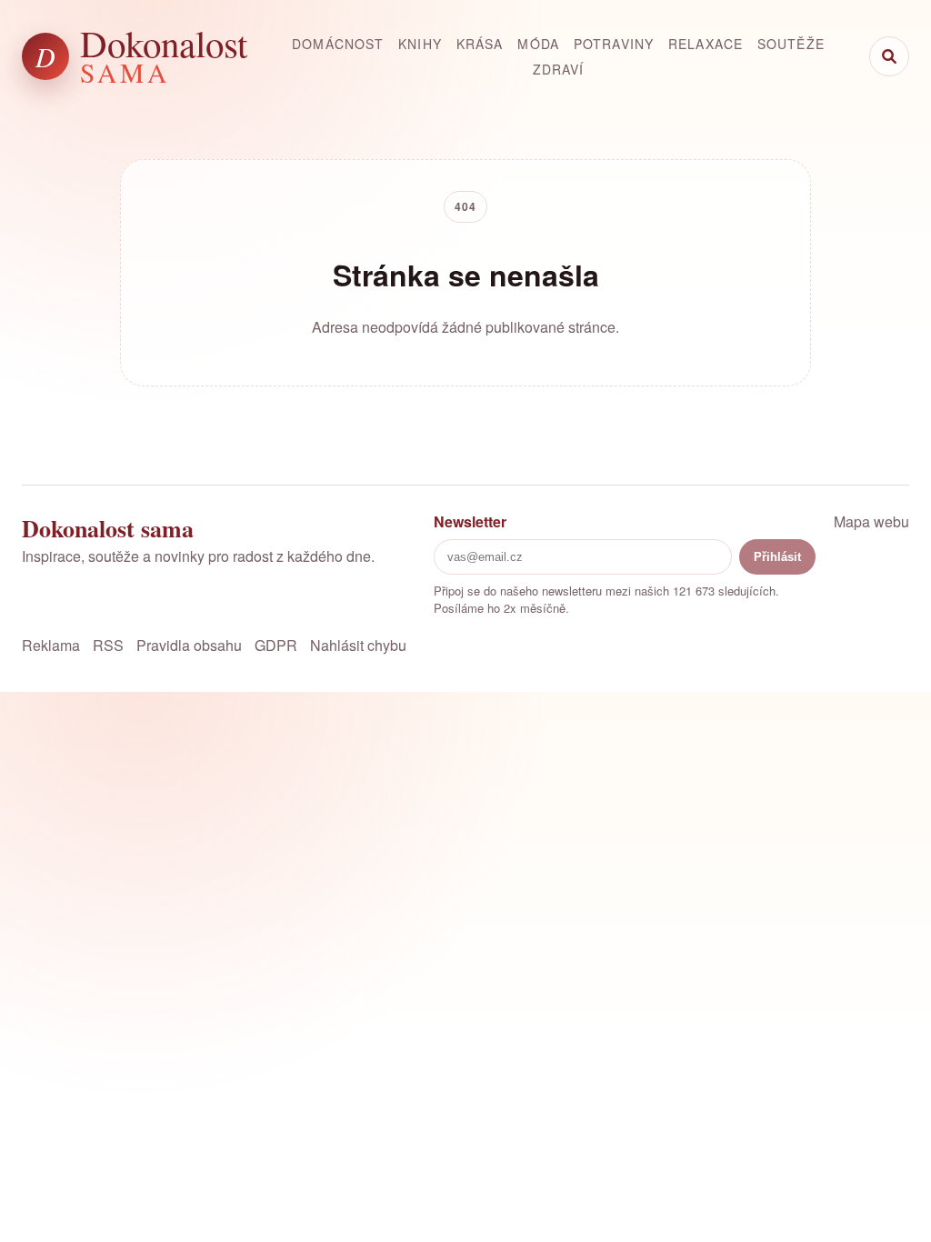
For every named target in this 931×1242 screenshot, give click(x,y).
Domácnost (338, 44)
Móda (537, 44)
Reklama (51, 645)
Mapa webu (871, 521)
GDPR (276, 645)
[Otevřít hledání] (889, 56)
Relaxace (705, 44)
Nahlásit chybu (358, 645)
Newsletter (470, 521)
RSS (108, 645)
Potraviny (614, 44)
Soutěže (791, 44)
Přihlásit (777, 557)
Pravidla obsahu (189, 645)
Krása (480, 44)
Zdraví (559, 69)
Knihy (420, 44)
